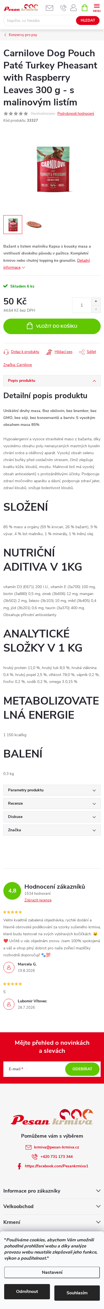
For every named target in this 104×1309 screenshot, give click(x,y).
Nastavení (52, 1272)
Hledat (88, 20)
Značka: (17, 364)
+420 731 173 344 (56, 1156)
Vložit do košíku (56, 326)
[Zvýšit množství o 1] (95, 301)
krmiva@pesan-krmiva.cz (56, 1147)
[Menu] (96, 7)
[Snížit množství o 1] (95, 309)
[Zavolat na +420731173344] (63, 7)
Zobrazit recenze (38, 900)
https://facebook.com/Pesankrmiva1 (56, 1166)
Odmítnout (27, 1291)
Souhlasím (77, 1293)
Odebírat (82, 1069)
